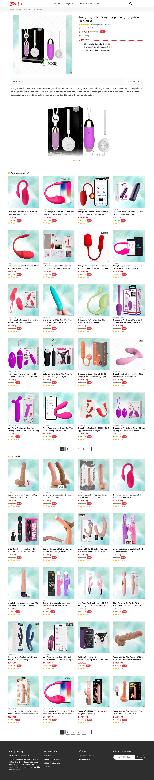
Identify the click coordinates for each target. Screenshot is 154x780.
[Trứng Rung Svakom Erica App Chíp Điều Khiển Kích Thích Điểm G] (129, 354)
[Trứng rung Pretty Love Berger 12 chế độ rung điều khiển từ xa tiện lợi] (129, 408)
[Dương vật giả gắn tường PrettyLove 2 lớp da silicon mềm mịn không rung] (23, 691)
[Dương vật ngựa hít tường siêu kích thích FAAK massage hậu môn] (58, 529)
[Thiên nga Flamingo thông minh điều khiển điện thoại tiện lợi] (23, 192)
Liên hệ (47, 767)
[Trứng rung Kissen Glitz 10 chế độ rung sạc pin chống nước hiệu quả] (94, 354)
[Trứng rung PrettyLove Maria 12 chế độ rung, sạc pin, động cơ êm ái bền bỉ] (129, 300)
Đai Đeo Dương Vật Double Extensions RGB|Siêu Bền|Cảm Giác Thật (93, 659)
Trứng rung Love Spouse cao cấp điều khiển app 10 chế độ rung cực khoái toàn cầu (58, 214)
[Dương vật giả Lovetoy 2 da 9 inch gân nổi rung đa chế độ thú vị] (94, 475)
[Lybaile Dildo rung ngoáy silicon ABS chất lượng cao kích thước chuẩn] (23, 583)
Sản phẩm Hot (84, 759)
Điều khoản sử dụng (52, 759)
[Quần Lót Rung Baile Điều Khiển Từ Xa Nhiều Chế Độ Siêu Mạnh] (58, 354)
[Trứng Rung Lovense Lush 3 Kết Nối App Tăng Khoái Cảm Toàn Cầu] (129, 246)
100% (132, 81)
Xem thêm (76, 160)
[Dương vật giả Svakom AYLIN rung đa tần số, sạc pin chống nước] (23, 637)
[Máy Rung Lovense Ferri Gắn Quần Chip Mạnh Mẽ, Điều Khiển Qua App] (58, 637)
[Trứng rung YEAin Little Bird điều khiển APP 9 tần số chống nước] (94, 300)
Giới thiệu (48, 756)
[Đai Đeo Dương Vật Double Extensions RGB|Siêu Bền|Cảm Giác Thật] (94, 637)
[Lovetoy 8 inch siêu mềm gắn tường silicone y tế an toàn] (58, 475)
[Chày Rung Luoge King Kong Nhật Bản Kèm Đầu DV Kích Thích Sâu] (23, 529)
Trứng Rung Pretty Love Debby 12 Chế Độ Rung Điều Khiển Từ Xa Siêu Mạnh (22, 376)
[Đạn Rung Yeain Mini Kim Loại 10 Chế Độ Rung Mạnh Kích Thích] (129, 192)
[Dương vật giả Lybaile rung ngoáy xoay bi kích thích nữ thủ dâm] (58, 583)
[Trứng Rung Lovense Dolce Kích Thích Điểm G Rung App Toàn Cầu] (58, 408)
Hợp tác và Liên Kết (86, 756)
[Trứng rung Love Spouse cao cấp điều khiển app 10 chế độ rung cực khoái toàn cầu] (58, 192)
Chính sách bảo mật (52, 763)
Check (139, 757)
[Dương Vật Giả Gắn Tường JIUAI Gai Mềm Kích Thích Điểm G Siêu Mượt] (129, 637)
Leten (92, 28)
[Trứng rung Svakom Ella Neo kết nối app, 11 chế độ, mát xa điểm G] (94, 192)
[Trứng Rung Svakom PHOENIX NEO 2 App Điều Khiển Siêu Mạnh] (94, 408)
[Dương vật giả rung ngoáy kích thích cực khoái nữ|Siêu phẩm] (129, 529)
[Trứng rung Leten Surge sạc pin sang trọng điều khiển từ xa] (42, 44)
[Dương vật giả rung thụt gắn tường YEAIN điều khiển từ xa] (23, 475)
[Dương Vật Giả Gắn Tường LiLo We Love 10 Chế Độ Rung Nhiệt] (129, 691)
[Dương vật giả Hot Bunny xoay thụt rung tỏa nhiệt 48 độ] (94, 691)
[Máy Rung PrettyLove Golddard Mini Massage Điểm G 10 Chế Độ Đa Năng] (23, 408)
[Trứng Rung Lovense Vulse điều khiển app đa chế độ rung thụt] (23, 246)
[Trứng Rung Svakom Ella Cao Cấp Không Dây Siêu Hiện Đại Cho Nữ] (58, 246)
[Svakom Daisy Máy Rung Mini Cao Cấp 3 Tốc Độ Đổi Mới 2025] (58, 300)
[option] (42, 44)
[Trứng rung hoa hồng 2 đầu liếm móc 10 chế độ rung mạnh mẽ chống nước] (94, 246)
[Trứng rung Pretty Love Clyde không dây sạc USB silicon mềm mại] (23, 300)
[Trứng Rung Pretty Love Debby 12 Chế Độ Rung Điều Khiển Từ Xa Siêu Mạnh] (23, 354)
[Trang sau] (89, 449)
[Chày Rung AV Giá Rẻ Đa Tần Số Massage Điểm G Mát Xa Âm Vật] (129, 583)
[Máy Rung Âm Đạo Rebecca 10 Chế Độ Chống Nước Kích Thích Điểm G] (94, 583)
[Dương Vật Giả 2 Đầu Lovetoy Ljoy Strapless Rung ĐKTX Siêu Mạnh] (94, 529)
